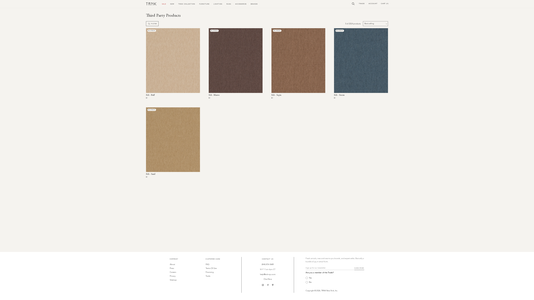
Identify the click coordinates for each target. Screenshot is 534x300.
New (172, 4)
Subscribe (359, 268)
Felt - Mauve (214, 95)
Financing (210, 272)
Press (172, 268)
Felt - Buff (150, 95)
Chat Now (268, 279)
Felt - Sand (150, 174)
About (172, 264)
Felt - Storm (339, 95)
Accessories (241, 4)
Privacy (172, 276)
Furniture (204, 4)
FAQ (207, 264)
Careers (173, 272)
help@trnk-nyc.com (267, 274)
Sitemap (173, 280)
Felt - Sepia (276, 95)
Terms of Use (211, 268)
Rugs (229, 4)
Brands (254, 4)
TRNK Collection (186, 4)
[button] (353, 3)
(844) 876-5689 (268, 264)
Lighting (218, 4)
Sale (164, 4)
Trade (362, 3)
